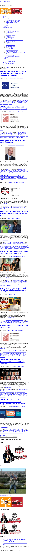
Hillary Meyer (12, 171)
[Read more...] (3, 98)
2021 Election (21, 389)
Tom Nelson (2, 397)
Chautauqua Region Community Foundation (13, 352)
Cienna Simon (3, 282)
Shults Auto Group (8, 248)
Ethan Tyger (26, 245)
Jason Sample (19, 171)
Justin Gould (16, 394)
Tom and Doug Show (6, 495)
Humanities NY (13, 431)
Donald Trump (3, 102)
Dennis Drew (3, 171)
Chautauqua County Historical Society (8, 133)
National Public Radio (12, 102)
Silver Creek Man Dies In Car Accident (11, 541)
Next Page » (2, 435)
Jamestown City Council (18, 393)
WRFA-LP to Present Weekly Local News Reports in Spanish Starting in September (13, 290)
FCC (7, 171)
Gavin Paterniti (3, 246)
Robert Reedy (20, 395)
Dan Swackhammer (4, 136)
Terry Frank (26, 395)
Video (10, 389)
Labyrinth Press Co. (4, 433)
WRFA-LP (2, 208)
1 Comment (17, 218)
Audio (7, 389)
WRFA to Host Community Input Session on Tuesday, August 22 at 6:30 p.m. (13, 177)
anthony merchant (22, 132)
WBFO (10, 104)
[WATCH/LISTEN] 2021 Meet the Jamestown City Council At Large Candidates (12, 362)
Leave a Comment (18, 78)
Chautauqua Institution (16, 243)
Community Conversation (14, 430)
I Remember (22, 136)
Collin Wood (25, 243)
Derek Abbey (20, 245)
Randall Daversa (3, 395)
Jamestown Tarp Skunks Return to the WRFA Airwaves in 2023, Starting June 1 (14, 213)
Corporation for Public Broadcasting (19, 101)
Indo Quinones (6, 284)
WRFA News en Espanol (18, 322)
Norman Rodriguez (9, 247)
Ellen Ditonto (9, 393)
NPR (19, 102)
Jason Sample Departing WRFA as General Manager (12, 141)
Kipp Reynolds (7, 137)
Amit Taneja (5, 430)
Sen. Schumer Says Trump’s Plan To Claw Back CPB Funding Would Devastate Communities (13, 73)
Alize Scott (5, 281)
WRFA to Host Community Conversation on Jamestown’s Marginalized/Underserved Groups (12, 402)
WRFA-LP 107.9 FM (5, 1)
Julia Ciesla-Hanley (8, 322)
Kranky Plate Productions (17, 137)
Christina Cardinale (10, 392)
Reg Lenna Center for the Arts (10, 172)
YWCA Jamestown (6, 285)
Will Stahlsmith (21, 248)
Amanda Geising (12, 281)
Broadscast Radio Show (21, 281)
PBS (21, 102)
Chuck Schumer (6, 101)
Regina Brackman (12, 395)
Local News (8, 100)
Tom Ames (15, 248)
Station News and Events (17, 206)
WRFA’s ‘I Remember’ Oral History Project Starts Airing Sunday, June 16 (13, 108)
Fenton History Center (14, 136)
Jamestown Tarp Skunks (12, 246)
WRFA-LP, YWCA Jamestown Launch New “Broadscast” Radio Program (14, 252)
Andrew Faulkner (7, 390)
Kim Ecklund (22, 394)
